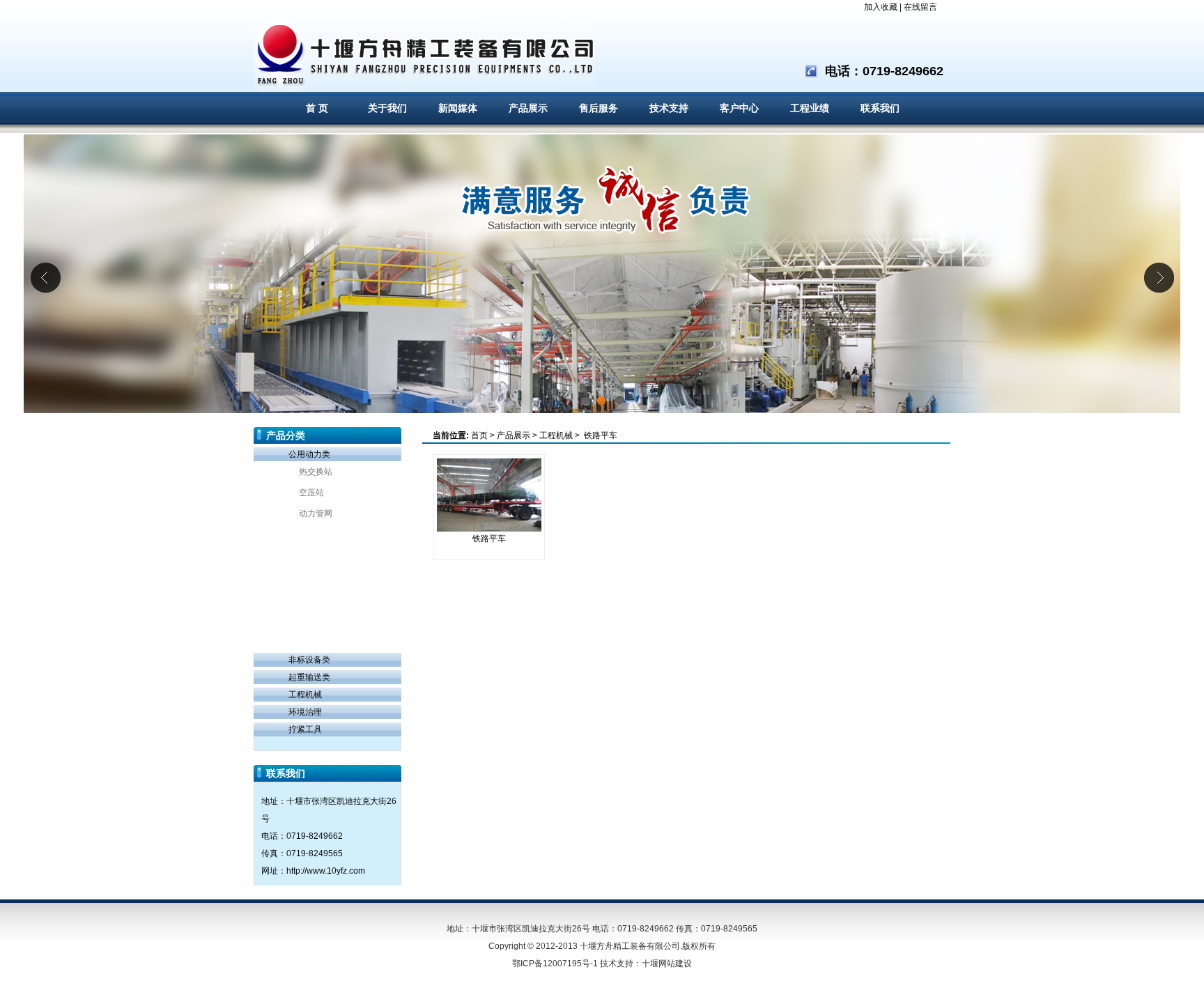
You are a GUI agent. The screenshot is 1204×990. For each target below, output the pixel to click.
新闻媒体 (457, 108)
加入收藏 (880, 7)
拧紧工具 (305, 729)
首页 (479, 435)
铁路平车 (599, 435)
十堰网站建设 (667, 963)
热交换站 (315, 472)
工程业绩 (809, 108)
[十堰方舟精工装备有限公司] (424, 46)
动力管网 (315, 513)
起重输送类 (309, 677)
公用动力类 (309, 454)
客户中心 (739, 108)
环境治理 (305, 712)
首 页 (317, 108)
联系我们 (880, 108)
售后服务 (598, 108)
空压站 (311, 492)
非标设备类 (309, 660)
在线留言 (920, 7)
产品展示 (528, 108)
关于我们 (387, 108)
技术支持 (668, 108)
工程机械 (305, 694)
